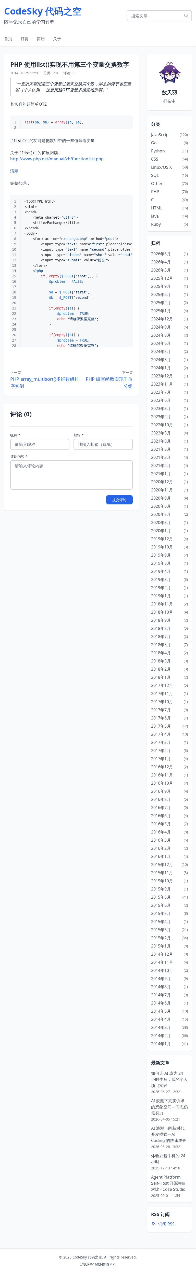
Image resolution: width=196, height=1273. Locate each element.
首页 (8, 38)
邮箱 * (79, 435)
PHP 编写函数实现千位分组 (109, 382)
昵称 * (15, 435)
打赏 (24, 38)
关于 (57, 38)
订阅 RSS (166, 1224)
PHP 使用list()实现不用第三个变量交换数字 (69, 64)
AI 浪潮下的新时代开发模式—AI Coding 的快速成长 (168, 1134)
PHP (56, 72)
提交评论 (119, 499)
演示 (14, 171)
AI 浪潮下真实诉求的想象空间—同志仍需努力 (169, 1107)
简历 (41, 38)
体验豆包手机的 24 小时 (168, 1159)
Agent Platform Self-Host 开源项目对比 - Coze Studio (168, 1183)
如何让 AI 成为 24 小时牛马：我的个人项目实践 (169, 1079)
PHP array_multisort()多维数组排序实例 (44, 382)
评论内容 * (19, 456)
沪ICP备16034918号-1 (98, 1264)
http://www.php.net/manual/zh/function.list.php (57, 159)
